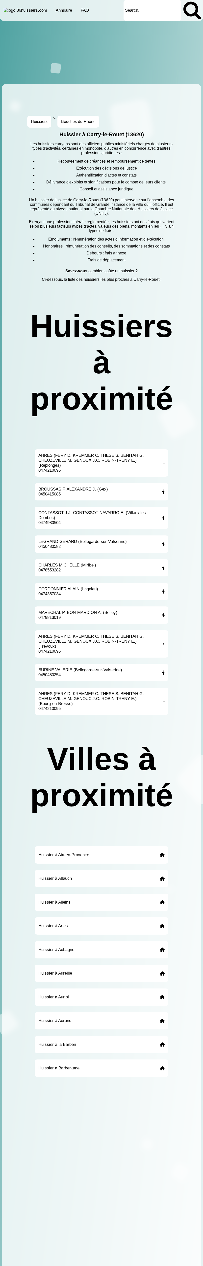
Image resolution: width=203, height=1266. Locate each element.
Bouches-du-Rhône (78, 121)
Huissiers (39, 121)
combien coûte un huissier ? (113, 271)
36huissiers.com (32, 10)
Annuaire (64, 10)
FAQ (85, 10)
